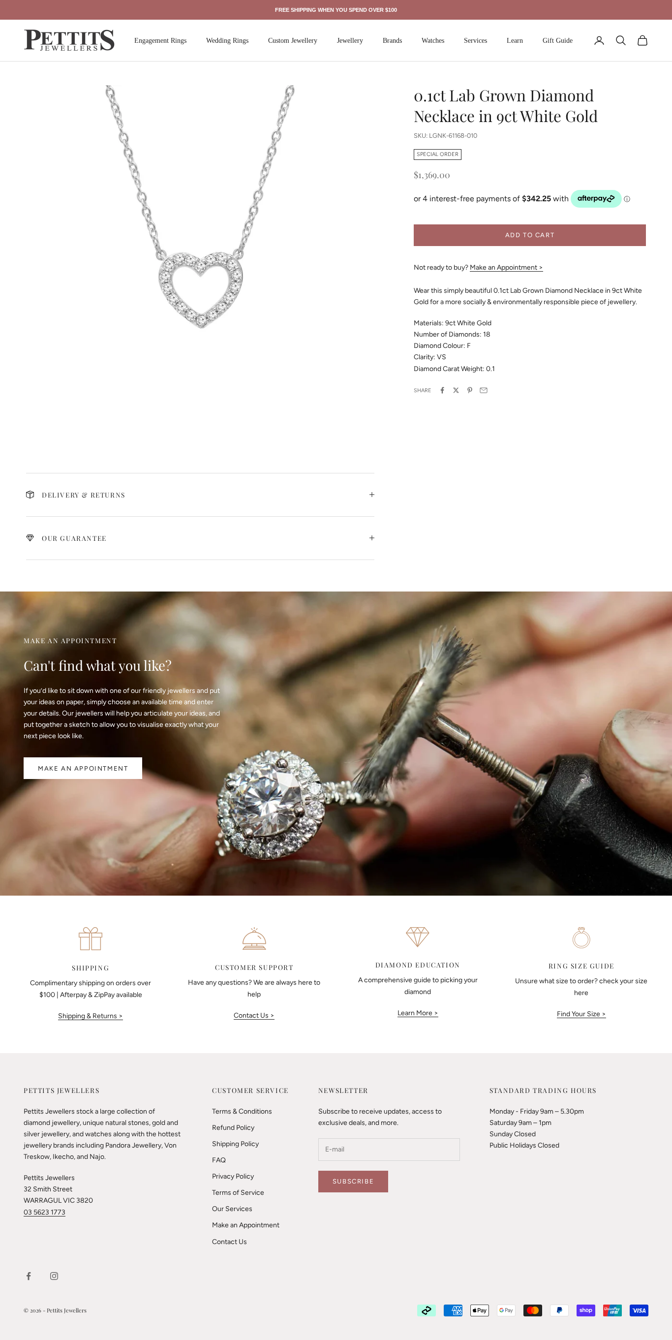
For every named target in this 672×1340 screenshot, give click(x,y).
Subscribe (353, 1181)
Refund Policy (233, 1127)
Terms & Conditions (242, 1111)
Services (475, 40)
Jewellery (350, 40)
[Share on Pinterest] (470, 390)
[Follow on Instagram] (54, 1276)
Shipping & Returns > (90, 1016)
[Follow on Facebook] (28, 1276)
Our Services (232, 1209)
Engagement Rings (160, 40)
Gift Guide (558, 40)
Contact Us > (254, 1015)
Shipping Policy (235, 1144)
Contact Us (229, 1242)
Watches (433, 40)
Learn (515, 40)
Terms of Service (238, 1192)
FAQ (219, 1160)
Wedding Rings (227, 40)
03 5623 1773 (44, 1212)
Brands (392, 40)
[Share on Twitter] (456, 390)
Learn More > (417, 1013)
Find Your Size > (581, 1014)
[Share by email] (484, 390)
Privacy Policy (233, 1176)
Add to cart (530, 234)
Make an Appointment (83, 768)
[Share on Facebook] (442, 390)
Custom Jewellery (292, 40)
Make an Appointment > (506, 267)
